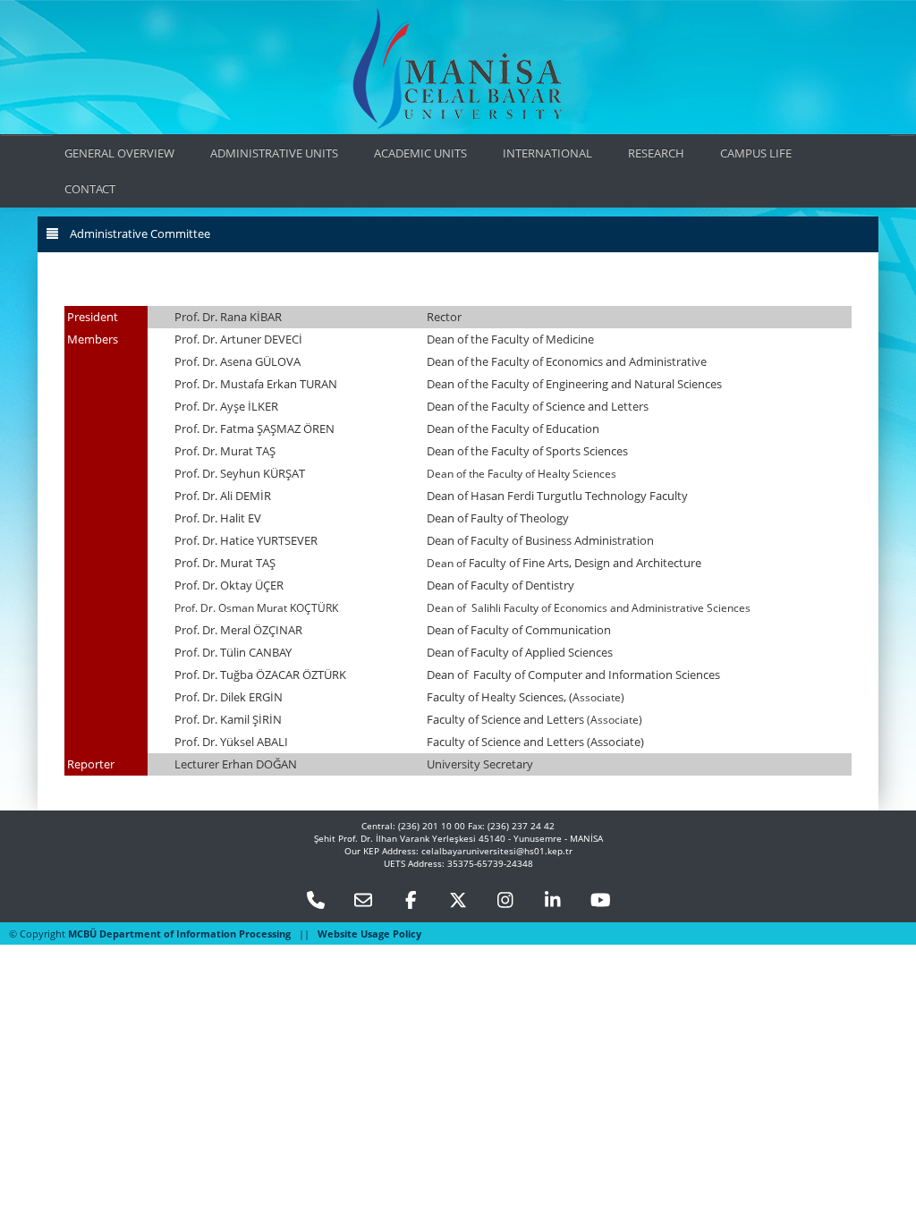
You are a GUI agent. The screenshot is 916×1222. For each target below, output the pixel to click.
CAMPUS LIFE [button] (756, 153)
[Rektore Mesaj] (363, 901)
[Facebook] (410, 901)
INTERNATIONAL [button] (547, 153)
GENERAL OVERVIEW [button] (119, 153)
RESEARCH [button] (656, 153)
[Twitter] (458, 901)
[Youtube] (600, 901)
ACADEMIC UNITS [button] (420, 153)
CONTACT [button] (89, 189)
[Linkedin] (552, 901)
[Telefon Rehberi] (315, 901)
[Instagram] (505, 901)
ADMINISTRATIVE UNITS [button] (274, 153)
